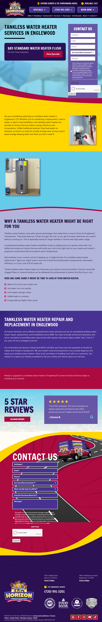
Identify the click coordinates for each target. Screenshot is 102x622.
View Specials (53, 54)
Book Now (86, 9)
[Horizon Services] (15, 9)
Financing (66, 16)
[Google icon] (73, 617)
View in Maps (49, 580)
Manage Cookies (26, 618)
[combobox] (83, 52)
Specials (38, 9)
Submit (72, 93)
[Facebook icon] (78, 617)
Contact (93, 16)
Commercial (47, 16)
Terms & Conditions (39, 523)
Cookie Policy (14, 618)
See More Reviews (17, 419)
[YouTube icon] (89, 617)
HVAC (29, 16)
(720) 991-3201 (62, 9)
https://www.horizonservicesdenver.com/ (85, 79)
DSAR (35, 618)
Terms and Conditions (41, 616)
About (85, 16)
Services (57, 16)
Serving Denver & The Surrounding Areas (58, 3)
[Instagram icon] (84, 617)
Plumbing (37, 16)
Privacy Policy (21, 523)
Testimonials (76, 16)
